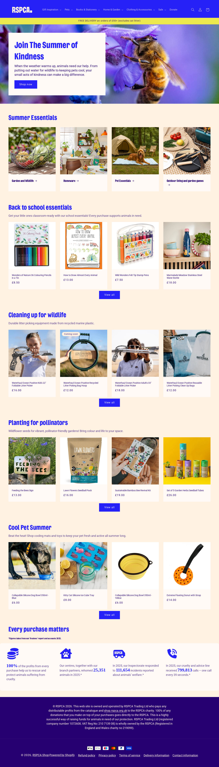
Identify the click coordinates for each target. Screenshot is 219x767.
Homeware (69, 181)
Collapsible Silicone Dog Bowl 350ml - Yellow (133, 596)
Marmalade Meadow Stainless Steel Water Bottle (184, 276)
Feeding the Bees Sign (23, 490)
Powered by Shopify (62, 755)
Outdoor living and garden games (185, 181)
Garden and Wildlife (23, 181)
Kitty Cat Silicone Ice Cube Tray (78, 595)
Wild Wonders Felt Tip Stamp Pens (132, 275)
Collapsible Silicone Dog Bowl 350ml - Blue (30, 596)
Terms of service (129, 755)
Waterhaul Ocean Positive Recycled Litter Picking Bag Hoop (80, 384)
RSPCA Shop (41, 755)
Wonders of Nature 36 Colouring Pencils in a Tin (31, 276)
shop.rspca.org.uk (115, 710)
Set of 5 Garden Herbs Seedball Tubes (185, 490)
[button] (51, 9)
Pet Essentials (123, 181)
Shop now (25, 84)
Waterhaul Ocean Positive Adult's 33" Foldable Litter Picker (133, 384)
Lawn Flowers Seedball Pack (77, 490)
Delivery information (156, 755)
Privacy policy (107, 755)
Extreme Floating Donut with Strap (184, 595)
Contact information (185, 755)
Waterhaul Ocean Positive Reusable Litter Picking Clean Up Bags (184, 384)
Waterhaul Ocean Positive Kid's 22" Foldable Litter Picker (29, 384)
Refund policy (86, 755)
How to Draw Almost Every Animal (80, 275)
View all (109, 294)
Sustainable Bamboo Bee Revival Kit (133, 490)
